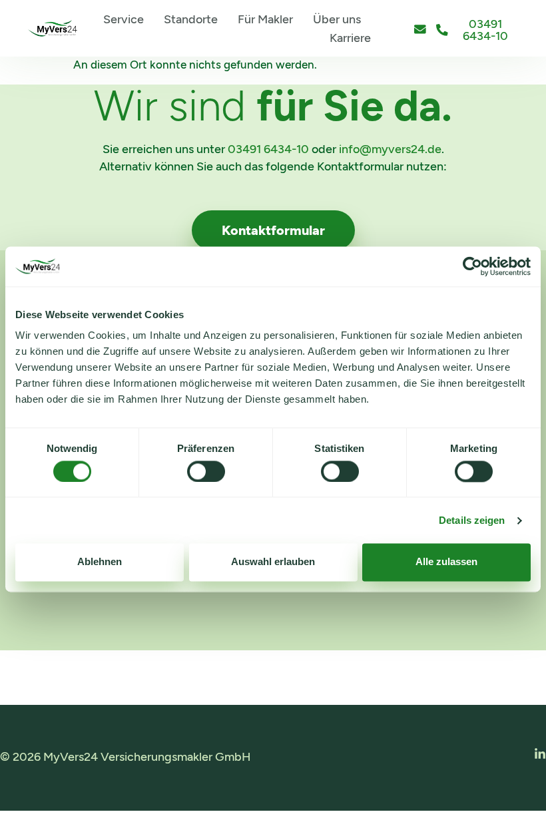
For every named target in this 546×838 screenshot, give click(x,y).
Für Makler (265, 19)
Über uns (337, 19)
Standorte (191, 19)
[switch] (206, 471)
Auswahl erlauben (273, 562)
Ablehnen (99, 562)
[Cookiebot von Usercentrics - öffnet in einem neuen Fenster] (472, 266)
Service (123, 19)
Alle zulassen (446, 562)
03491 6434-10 (268, 149)
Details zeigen (472, 520)
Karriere (350, 38)
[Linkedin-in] (540, 754)
